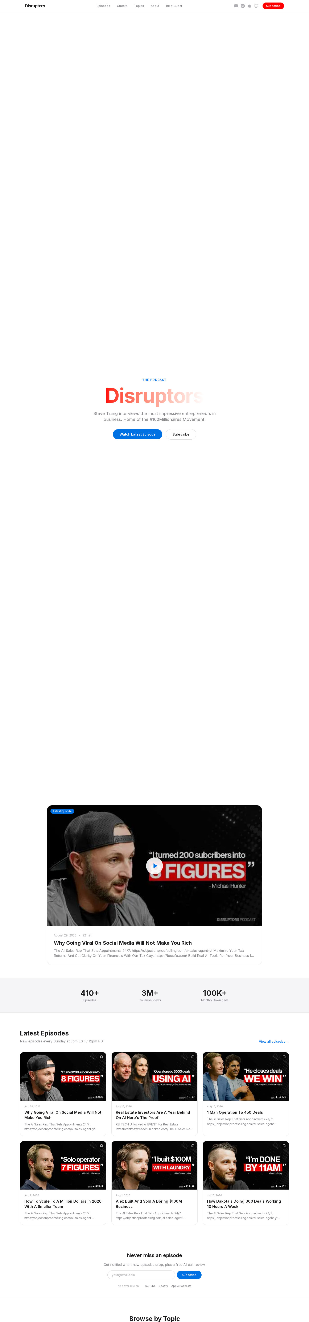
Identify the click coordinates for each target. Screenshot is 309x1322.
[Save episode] (101, 1057)
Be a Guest (174, 6)
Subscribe (273, 6)
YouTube (150, 1286)
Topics (139, 6)
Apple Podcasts (181, 1286)
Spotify (163, 1286)
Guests (122, 6)
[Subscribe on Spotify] (243, 6)
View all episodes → (274, 1041)
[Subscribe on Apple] (249, 6)
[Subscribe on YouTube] (236, 6)
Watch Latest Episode (138, 434)
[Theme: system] (256, 6)
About (155, 6)
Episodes (103, 6)
